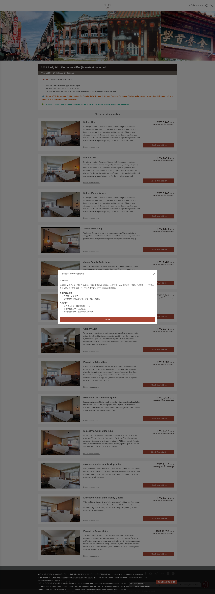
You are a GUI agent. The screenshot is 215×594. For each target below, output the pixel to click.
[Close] (154, 274)
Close (107, 319)
